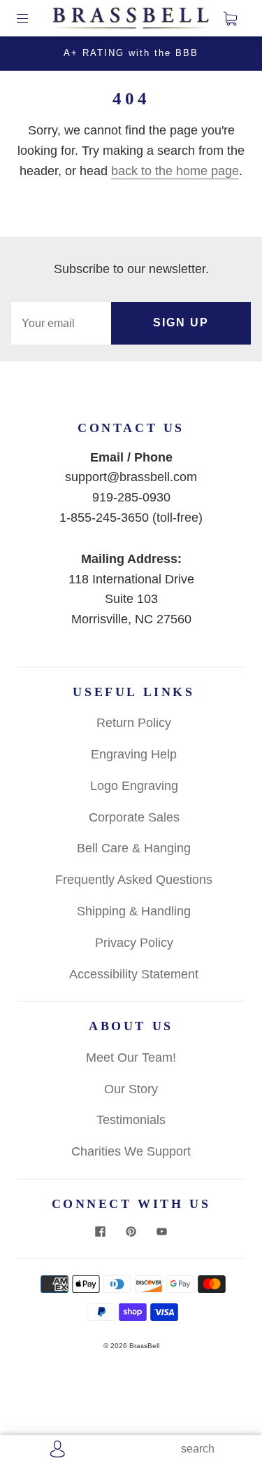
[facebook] (100, 1231)
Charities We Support (131, 1151)
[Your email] (61, 323)
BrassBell (144, 1346)
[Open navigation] (32, 18)
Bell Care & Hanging (134, 848)
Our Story (131, 1089)
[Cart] (229, 18)
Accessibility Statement (133, 974)
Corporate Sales (134, 817)
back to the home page (175, 171)
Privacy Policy (134, 943)
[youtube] (162, 1231)
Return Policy (133, 723)
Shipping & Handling (134, 911)
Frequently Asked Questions (133, 880)
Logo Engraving (134, 786)
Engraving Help (134, 754)
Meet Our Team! (131, 1058)
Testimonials (131, 1120)
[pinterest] (131, 1231)
